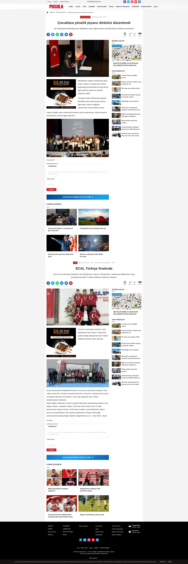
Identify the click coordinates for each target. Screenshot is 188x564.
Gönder (51, 189)
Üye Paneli (98, 526)
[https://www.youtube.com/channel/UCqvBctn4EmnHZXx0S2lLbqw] (136, 1)
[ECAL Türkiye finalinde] (78, 307)
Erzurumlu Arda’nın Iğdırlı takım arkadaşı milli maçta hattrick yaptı (60, 516)
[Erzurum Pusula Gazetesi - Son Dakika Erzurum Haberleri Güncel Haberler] (56, 6)
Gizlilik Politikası (64, 1)
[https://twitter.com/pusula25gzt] (128, 1)
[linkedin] (66, 34)
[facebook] (48, 34)
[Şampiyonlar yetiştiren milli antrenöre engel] (93, 477)
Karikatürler (99, 534)
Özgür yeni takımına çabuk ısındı (92, 514)
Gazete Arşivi (99, 532)
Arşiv (97, 529)
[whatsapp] (57, 34)
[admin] (139, 1)
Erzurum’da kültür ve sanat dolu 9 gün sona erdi (60, 229)
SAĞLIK (111, 6)
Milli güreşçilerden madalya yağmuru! (58, 490)
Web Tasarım (93, 558)
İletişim (56, 1)
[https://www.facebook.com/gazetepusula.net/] (124, 1)
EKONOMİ (92, 6)
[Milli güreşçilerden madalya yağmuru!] (62, 477)
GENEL (71, 6)
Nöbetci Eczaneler (117, 532)
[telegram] (62, 34)
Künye (49, 1)
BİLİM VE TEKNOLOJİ (122, 6)
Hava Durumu (116, 526)
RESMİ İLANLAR (146, 6)
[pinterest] (71, 34)
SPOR (84, 6)
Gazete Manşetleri (117, 529)
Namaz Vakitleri (116, 534)
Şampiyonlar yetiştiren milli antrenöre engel (90, 490)
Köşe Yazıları (52, 532)
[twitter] (53, 34)
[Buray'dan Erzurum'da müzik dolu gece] (62, 243)
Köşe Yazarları (83, 526)
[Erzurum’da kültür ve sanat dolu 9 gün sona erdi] (62, 217)
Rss (78, 548)
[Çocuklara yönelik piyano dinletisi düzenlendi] (78, 58)
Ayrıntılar (163, 562)
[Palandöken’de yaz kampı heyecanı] (93, 217)
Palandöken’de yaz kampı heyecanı (93, 228)
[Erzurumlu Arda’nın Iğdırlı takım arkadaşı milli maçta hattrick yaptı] (62, 503)
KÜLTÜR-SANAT (102, 6)
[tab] (52, 166)
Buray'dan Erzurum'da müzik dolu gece (60, 255)
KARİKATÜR (135, 6)
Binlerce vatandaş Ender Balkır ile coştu (91, 255)
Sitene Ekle (84, 548)
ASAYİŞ (78, 6)
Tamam (170, 562)
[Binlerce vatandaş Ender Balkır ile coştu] (93, 243)
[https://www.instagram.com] (132, 1)
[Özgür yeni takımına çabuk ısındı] (93, 503)
